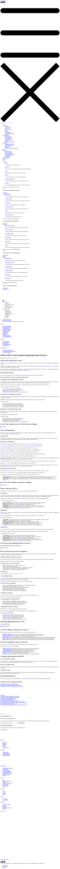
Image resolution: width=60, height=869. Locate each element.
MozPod (4, 808)
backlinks (17, 519)
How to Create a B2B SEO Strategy (7, 699)
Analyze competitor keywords (8, 569)
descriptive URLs (17, 507)
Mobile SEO (5, 334)
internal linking (19, 388)
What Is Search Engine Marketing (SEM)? (8, 698)
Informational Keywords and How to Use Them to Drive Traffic (12, 701)
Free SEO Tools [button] (6, 135)
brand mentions (8, 619)
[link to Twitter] (11, 821)
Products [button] (4, 124)
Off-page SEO (3, 512)
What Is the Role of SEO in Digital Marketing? (9, 684)
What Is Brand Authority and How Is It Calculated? (10, 696)
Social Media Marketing (7, 336)
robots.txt (15, 539)
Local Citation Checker (7, 773)
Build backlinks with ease (5, 626)
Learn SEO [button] (5, 142)
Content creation (3, 578)
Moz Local (7, 128)
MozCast (4, 775)
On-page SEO (3, 495)
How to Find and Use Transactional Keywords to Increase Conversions (13, 702)
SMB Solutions (5, 752)
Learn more (5, 192)
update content (9, 390)
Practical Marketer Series (7, 807)
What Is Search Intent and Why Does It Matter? (9, 700)
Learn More (5, 288)
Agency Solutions (8, 152)
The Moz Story (8, 155)
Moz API (7, 131)
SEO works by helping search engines (7, 375)
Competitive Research (9, 139)
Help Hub (5, 782)
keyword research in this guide (17, 573)
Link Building (5, 332)
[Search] (11, 299)
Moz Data (7, 134)
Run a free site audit (4, 547)
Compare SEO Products (9, 133)
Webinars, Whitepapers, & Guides (11, 148)
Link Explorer (7, 138)
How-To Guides (8, 237)
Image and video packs (4, 453)
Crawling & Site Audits (7, 329)
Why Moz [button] (5, 150)
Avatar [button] (4, 308)
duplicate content (8, 405)
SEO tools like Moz (16, 421)
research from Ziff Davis (7, 465)
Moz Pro (6, 126)
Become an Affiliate (6, 804)
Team (4, 792)
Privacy (4, 867)
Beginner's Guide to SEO (10, 144)
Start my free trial (3, 484)
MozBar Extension (6, 774)
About (4, 791)
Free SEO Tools (6, 345)
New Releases (7, 156)
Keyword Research (6, 331)
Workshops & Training (7, 352)
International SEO (6, 330)
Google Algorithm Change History (9, 351)
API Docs (5, 786)
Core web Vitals (9, 472)
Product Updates (6, 747)
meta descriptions (19, 503)
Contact (4, 794)
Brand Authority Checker (7, 772)
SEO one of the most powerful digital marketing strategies (30, 369)
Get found (5, 223)
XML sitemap (9, 389)
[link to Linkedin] (11, 848)
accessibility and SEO (21, 603)
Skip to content (3, 0)
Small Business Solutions (9, 154)
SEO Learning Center (9, 145)
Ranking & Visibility (6, 335)
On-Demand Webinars (9, 233)
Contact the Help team (4, 859)
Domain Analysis (8, 136)
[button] (3, 301)
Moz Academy (8, 146)
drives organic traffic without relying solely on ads (45, 366)
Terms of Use (5, 866)
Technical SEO (3, 529)
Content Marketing (6, 328)
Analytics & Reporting (7, 326)
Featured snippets (3, 445)
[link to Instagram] (11, 839)
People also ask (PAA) (4, 449)
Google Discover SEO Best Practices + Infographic (10, 697)
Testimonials (5, 799)
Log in (4, 158)
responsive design (17, 537)
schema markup (17, 538)
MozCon (6, 147)
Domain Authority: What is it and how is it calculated (10, 685)
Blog (4, 149)
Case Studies (5, 798)
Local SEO (5, 333)
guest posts (9, 616)
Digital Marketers (8, 151)
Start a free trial (3, 426)
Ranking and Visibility (7, 320)
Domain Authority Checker (8, 768)
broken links (7, 391)
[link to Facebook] (11, 830)
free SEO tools (9, 646)
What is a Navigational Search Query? (7, 703)
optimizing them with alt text (39, 505)
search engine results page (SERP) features (32, 443)
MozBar (6, 140)
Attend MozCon (6, 157)
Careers (4, 793)
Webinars (4, 806)
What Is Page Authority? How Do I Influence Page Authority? (11, 686)
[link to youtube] (11, 857)
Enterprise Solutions (9, 153)
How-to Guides (6, 784)
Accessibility (5, 865)
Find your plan (5, 255)
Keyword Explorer (8, 137)
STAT (6, 130)
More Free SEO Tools (9, 141)
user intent (21, 418)
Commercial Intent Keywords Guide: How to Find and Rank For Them (13, 704)
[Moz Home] (2, 2)
